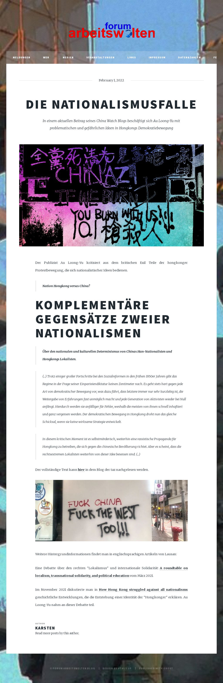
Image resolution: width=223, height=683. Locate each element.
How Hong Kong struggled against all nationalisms (143, 590)
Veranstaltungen (100, 57)
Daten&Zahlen (189, 57)
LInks (131, 57)
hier (81, 470)
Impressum (157, 57)
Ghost (168, 668)
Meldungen (21, 57)
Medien (68, 57)
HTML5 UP (125, 668)
